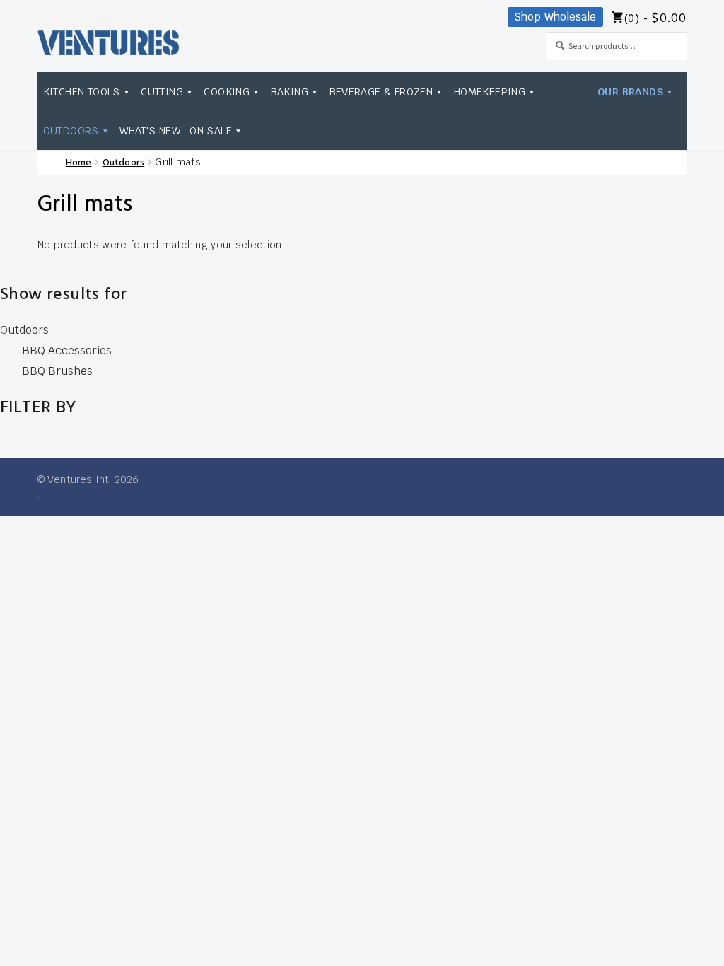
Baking (289, 91)
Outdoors (71, 130)
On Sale (210, 130)
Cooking (227, 91)
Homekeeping (489, 91)
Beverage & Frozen (381, 91)
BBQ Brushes (57, 370)
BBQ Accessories (67, 350)
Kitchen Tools (81, 91)
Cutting (162, 91)
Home (79, 163)
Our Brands (630, 91)
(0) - (655, 19)
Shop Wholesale (555, 16)
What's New (149, 130)
